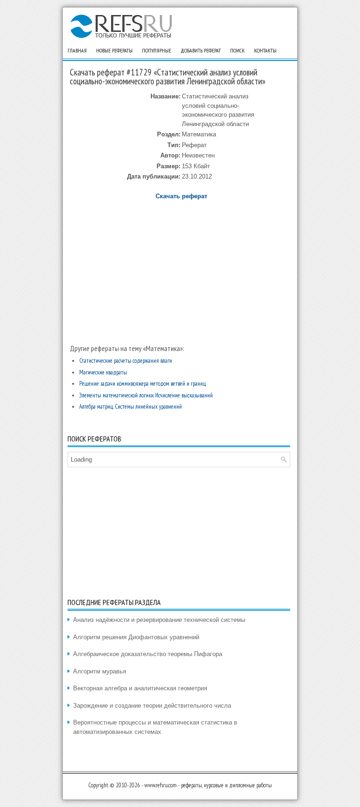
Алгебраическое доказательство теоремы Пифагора (147, 654)
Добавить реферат (200, 50)
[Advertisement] (181, 268)
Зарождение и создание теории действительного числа (152, 705)
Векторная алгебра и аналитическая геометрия (140, 688)
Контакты (265, 50)
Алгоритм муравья (99, 671)
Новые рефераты (114, 50)
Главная (77, 50)
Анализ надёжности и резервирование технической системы (159, 619)
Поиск (237, 50)
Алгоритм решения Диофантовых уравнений (136, 637)
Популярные (156, 50)
